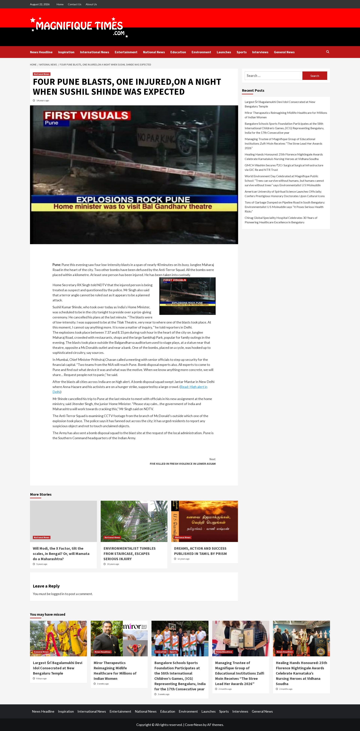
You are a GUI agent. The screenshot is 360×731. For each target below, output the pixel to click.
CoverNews (193, 725)
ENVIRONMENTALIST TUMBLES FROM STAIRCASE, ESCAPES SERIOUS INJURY (130, 553)
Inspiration (66, 52)
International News (94, 52)
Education (178, 52)
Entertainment (126, 52)
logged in (57, 594)
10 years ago (113, 564)
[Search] (327, 51)
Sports (242, 52)
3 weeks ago (103, 683)
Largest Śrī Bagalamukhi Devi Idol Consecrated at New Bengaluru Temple (280, 104)
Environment (201, 52)
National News (154, 52)
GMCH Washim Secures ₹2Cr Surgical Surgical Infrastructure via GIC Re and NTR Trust (284, 167)
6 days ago (41, 678)
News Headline (41, 52)
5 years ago (41, 564)
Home (60, 4)
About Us (91, 4)
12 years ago (183, 558)
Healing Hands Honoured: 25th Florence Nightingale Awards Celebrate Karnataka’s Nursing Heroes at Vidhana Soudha (284, 156)
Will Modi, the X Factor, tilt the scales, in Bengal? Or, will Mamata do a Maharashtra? (61, 553)
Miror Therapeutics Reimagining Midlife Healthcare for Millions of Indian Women (286, 115)
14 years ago (42, 100)
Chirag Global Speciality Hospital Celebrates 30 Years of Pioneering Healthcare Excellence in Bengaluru (281, 220)
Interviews (260, 52)
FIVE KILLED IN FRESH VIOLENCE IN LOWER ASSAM (183, 461)
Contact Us (74, 4)
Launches (224, 52)
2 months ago (225, 688)
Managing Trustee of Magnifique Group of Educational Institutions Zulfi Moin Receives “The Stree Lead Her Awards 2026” (283, 143)
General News (284, 52)
